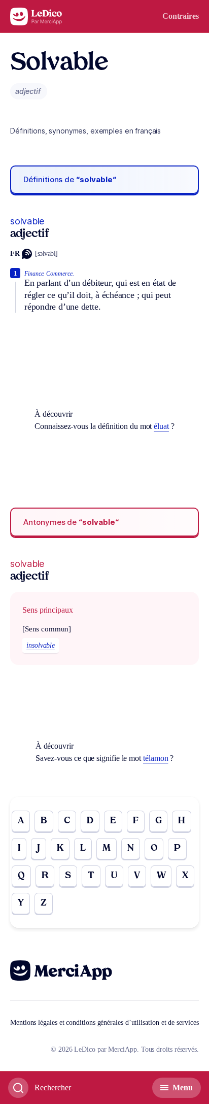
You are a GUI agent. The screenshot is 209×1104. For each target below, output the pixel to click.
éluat (161, 426)
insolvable (40, 645)
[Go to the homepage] (36, 16)
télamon (155, 758)
